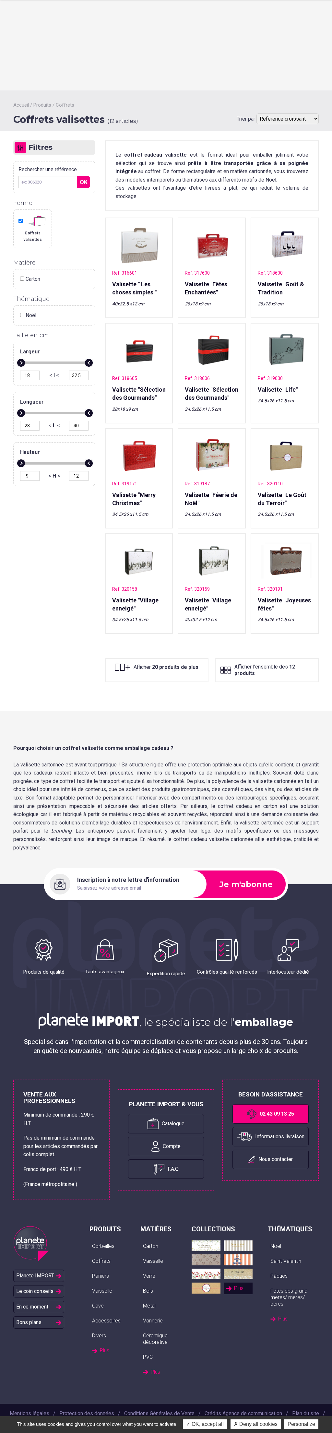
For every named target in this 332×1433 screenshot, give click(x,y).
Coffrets (65, 105)
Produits (42, 105)
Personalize (301, 1424)
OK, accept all (207, 1424)
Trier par (246, 119)
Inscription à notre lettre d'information (128, 880)
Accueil (21, 105)
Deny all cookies (258, 1424)
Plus (104, 1350)
